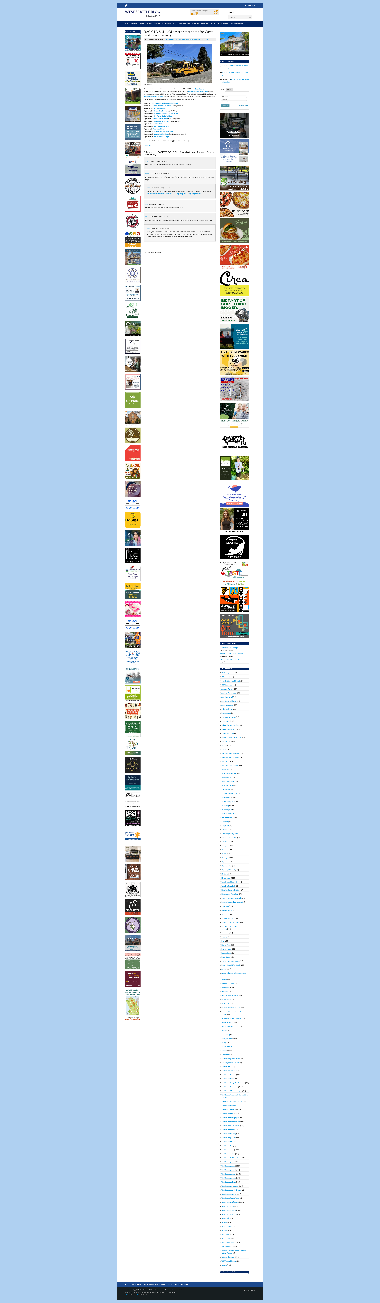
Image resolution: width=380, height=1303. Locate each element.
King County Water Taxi (229, 894)
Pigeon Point (225, 945)
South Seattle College (161, 136)
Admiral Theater (227, 689)
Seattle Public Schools (160, 118)
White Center (226, 1226)
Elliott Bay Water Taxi (229, 794)
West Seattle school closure (231, 1190)
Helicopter (225, 858)
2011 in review (226, 677)
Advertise (134, 24)
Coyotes (224, 745)
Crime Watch (166, 24)
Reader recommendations (230, 961)
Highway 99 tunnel (228, 870)
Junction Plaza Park (228, 886)
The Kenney (225, 1035)
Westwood (225, 1218)
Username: (224, 94)
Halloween (225, 850)
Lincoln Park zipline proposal (232, 902)
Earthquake (225, 790)
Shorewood (225, 992)
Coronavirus (225, 741)
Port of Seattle (226, 949)
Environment (226, 798)
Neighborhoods (227, 918)
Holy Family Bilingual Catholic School (165, 113)
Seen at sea (225, 988)
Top (145, 1295)
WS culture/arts (226, 1246)
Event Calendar (146, 24)
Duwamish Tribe (227, 786)
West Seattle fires (227, 1114)
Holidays (224, 874)
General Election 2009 (229, 838)
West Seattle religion (228, 1182)
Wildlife (224, 1230)
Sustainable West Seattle (229, 1027)
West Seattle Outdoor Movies (231, 1158)
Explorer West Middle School (163, 131)
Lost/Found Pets (184, 24)
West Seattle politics (228, 1174)
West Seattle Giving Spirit (230, 1118)
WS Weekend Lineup (228, 1261)
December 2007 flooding (230, 757)
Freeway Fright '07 (227, 814)
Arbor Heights (226, 709)
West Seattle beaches (228, 1075)
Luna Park (225, 906)
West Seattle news (184, 39)
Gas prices (225, 826)
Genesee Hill (226, 842)
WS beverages (226, 1238)
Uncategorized (226, 1047)
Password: (224, 99)
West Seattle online (228, 1154)
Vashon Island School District (161, 106)
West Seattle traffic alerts (230, 1202)
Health (223, 854)
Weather (224, 24)
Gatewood (224, 830)
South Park (225, 1004)
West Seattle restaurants (229, 1186)
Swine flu (224, 1031)
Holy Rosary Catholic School (162, 116)
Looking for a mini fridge (229, 648)
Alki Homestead (227, 697)
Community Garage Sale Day (231, 737)
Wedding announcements (230, 1063)
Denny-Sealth (226, 769)
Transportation (226, 1039)
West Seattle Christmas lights (231, 1091)
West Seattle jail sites (228, 1138)
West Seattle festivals (228, 1110)
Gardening (225, 822)
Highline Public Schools (161, 111)
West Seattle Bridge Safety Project (233, 1083)
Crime (223, 749)
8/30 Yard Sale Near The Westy (230, 659)
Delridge (224, 761)
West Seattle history (228, 1130)
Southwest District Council (230, 1008)
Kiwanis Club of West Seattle (231, 898)
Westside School (158, 129)
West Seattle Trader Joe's (230, 1198)
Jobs (174, 24)
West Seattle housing (228, 1134)
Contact (157, 24)
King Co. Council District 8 (230, 890)
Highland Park (226, 866)
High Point (225, 862)
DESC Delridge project (229, 773)
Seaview (224, 980)
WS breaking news (228, 1242)
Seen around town (227, 984)
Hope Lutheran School (159, 108)
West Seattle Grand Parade (230, 1122)
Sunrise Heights (227, 1023)
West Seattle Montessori (161, 126)
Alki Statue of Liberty (229, 701)
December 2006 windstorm (230, 753)
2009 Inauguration (227, 673)
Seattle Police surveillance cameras (233, 973)
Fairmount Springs (228, 802)
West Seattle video (227, 1206)
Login (222, 89)
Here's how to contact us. (176, 1290)
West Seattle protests (228, 1178)
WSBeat (224, 1265)
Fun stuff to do (226, 818)
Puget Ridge (225, 957)
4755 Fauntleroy (227, 685)
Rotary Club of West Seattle (230, 965)
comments (135, 1295)
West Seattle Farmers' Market (231, 1102)
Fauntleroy (225, 806)
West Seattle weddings (229, 1214)
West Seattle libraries (228, 1142)
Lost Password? (243, 105)
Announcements (227, 705)
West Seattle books (228, 1079)
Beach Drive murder (228, 717)
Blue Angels (225, 721)
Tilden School (157, 124)
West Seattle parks (227, 1162)
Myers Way (225, 914)
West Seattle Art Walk (229, 1071)
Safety (223, 969)
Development (226, 778)
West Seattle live (227, 1146)
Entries (127, 1295)
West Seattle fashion (228, 1106)
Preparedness (226, 953)
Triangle (224, 1043)
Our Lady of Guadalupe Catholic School (165, 103)
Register (229, 89)
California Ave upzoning (230, 725)
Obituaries (195, 24)
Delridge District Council (230, 765)
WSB (148, 188)
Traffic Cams (214, 24)
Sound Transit (226, 1000)
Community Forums (236, 24)
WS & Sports (225, 1234)
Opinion (224, 937)
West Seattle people (228, 1166)
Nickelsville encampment (230, 922)
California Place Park (229, 729)
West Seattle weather (228, 1210)
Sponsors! (204, 24)
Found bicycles (226, 810)
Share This (147, 145)
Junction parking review (230, 882)
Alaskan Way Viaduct (228, 693)
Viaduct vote (225, 1055)
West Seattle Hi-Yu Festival (230, 1126)
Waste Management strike (230, 1059)
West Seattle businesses (229, 1087)
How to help (225, 878)
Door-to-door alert (227, 781)
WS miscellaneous (227, 1257)
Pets (222, 941)
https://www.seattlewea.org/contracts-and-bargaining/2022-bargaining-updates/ (174, 194)
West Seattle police (228, 1170)
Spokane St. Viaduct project (231, 1019)
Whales (224, 1222)
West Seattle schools (200, 39)
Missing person (226, 910)
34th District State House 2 (230, 681)
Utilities (224, 1051)
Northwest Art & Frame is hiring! (231, 654)
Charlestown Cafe (227, 733)
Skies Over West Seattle (229, 996)
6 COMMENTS (170, 39)
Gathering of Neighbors (229, 834)
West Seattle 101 (227, 1067)
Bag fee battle (226, 713)
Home (127, 24)
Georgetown (225, 846)
